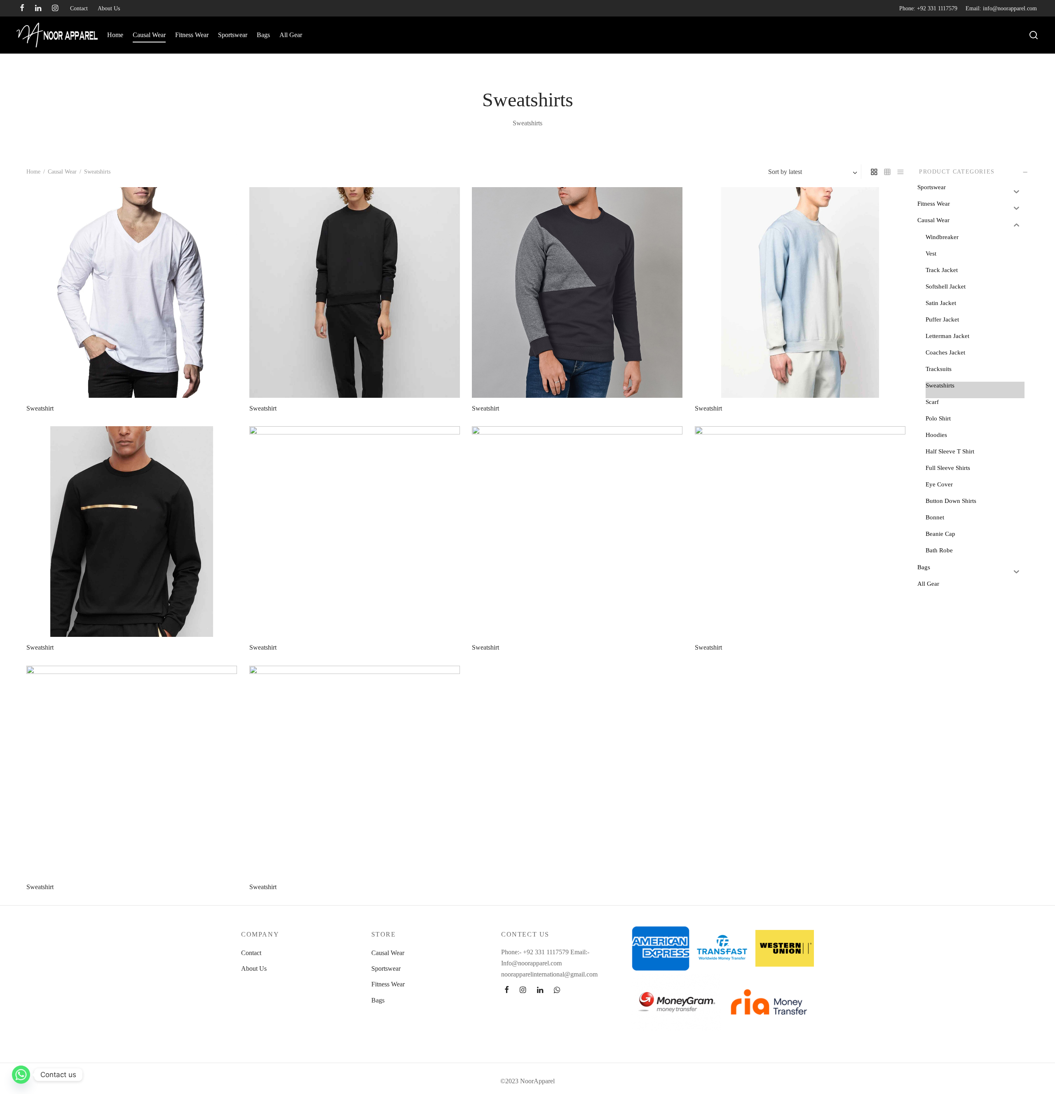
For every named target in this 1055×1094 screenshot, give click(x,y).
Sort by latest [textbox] (785, 172)
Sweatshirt (40, 407)
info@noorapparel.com (1010, 8)
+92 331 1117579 (937, 8)
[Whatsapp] (21, 1075)
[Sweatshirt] (131, 292)
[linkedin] (38, 8)
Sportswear (232, 34)
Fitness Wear (192, 34)
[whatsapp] (557, 990)
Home (115, 34)
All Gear (290, 34)
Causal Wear (149, 34)
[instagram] (55, 8)
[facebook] (22, 8)
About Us (109, 8)
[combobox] (813, 171)
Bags (263, 34)
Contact (79, 8)
